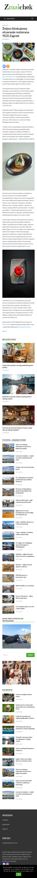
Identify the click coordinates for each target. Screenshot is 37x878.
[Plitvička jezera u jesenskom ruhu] (8, 575)
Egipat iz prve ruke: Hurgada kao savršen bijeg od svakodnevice (24, 512)
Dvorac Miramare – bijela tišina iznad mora (24, 597)
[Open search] (32, 19)
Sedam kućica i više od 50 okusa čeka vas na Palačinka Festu (25, 707)
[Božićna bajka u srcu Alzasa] (8, 586)
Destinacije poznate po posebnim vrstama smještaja (25, 728)
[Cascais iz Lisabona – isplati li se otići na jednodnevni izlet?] (8, 456)
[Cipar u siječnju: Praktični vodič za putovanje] (8, 532)
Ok (18, 874)
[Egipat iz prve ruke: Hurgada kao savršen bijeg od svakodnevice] (8, 511)
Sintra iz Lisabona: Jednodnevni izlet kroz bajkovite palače (23, 446)
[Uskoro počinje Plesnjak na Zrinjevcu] (8, 748)
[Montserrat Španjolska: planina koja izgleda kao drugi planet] (8, 489)
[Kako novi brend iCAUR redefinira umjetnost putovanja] (8, 781)
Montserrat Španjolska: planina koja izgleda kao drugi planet (23, 491)
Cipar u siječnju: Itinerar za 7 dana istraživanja (25, 523)
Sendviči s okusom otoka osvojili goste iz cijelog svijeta (24, 739)
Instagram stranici (25, 327)
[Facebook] (4, 66)
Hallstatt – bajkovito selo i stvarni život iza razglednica (25, 555)
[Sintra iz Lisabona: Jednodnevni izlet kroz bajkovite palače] (8, 445)
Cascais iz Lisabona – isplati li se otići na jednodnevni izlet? (25, 458)
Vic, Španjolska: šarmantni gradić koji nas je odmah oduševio (24, 479)
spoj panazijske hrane (9, 76)
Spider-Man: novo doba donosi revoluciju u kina (23, 760)
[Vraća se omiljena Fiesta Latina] (8, 694)
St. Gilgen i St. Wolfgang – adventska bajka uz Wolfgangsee (24, 545)
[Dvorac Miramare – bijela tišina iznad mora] (8, 596)
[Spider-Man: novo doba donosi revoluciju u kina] (8, 759)
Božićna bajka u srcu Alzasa (25, 585)
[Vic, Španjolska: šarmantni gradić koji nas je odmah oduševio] (8, 478)
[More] (8, 66)
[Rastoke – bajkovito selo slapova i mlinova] (8, 565)
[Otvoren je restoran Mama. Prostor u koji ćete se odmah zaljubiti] (18, 416)
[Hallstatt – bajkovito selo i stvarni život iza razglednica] (8, 554)
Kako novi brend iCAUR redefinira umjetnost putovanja (24, 782)
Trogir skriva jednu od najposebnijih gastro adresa (25, 717)
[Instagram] (7, 864)
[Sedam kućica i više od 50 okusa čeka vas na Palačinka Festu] (8, 705)
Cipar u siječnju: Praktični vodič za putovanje (24, 533)
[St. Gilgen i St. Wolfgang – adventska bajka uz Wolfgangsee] (8, 543)
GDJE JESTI (5, 25)
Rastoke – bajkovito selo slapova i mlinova (24, 566)
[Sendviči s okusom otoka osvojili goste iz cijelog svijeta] (18, 385)
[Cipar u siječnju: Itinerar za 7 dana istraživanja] (8, 522)
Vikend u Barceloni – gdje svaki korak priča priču (24, 501)
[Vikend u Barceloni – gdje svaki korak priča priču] (8, 500)
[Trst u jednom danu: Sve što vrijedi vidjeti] (8, 607)
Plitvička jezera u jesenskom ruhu (21, 576)
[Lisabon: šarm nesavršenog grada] (8, 467)
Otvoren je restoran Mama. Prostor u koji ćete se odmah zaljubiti (17, 429)
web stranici (6, 324)
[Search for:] (18, 655)
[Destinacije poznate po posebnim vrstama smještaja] (8, 727)
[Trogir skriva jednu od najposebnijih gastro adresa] (18, 353)
